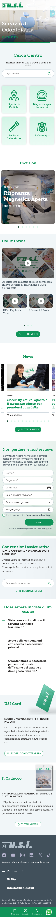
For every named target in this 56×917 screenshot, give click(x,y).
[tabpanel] (28, 197)
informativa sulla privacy (39, 515)
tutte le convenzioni (28, 591)
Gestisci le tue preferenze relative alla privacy (26, 862)
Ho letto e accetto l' (28, 515)
